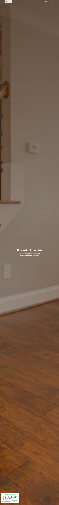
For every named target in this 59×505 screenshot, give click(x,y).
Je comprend (6, 501)
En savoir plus (4, 499)
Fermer (14, 501)
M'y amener (36, 255)
